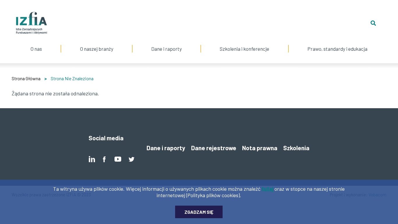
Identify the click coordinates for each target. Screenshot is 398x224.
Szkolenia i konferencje (244, 43)
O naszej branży (96, 43)
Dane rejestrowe (213, 147)
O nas (36, 43)
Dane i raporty (166, 49)
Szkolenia (296, 147)
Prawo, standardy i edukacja (337, 43)
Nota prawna (259, 147)
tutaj (267, 189)
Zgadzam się (198, 212)
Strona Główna (26, 78)
